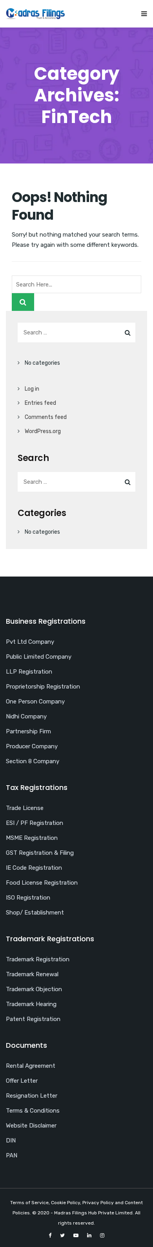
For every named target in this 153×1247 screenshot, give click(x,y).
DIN (11, 1140)
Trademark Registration (37, 959)
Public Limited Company (38, 656)
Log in (32, 389)
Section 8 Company (32, 761)
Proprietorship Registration (43, 686)
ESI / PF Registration (34, 822)
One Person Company (35, 701)
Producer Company (32, 746)
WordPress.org (43, 431)
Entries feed (40, 403)
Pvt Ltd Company (30, 641)
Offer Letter (22, 1080)
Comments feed (46, 417)
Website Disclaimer (31, 1125)
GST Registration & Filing (40, 852)
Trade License (25, 808)
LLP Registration (29, 671)
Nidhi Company (26, 716)
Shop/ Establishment (35, 912)
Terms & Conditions (33, 1110)
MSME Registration (32, 837)
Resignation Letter (31, 1095)
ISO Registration (28, 897)
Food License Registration (42, 882)
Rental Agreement (30, 1065)
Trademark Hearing (31, 1004)
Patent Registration (33, 1019)
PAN (11, 1155)
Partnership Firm (28, 731)
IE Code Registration (34, 867)
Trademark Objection (34, 989)
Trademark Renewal (32, 974)
